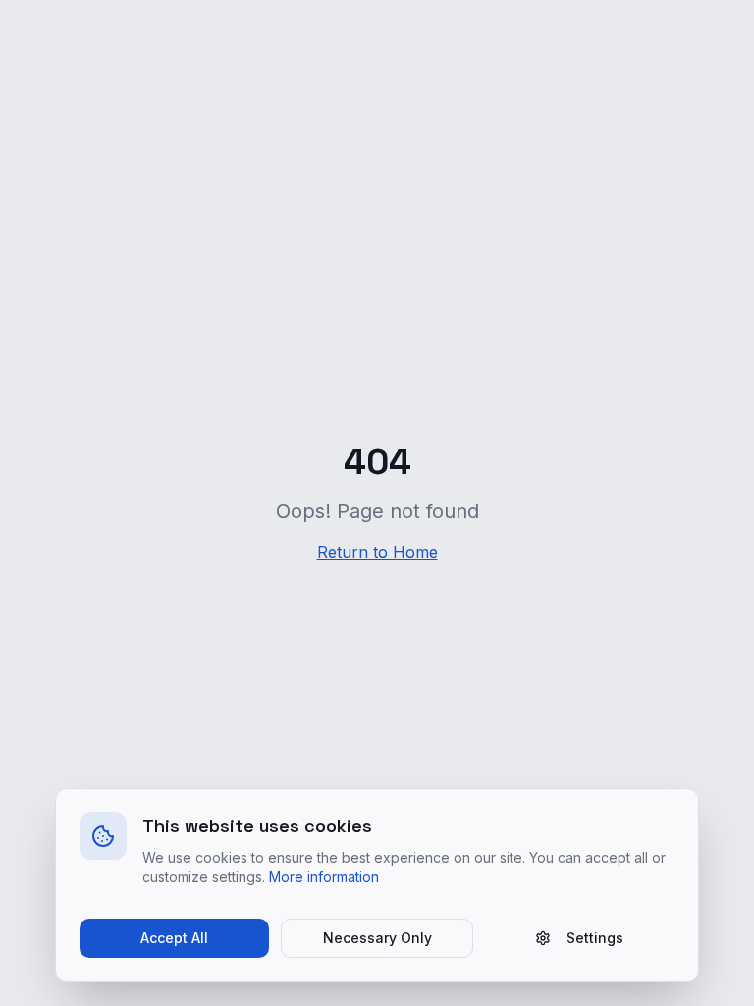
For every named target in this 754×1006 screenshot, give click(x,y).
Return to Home (377, 552)
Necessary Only (377, 937)
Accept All (174, 937)
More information (324, 876)
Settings (594, 937)
